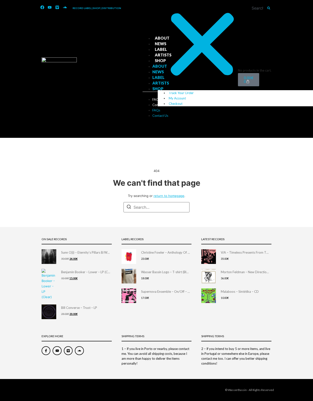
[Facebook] (42, 7)
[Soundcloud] (65, 7)
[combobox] (259, 8)
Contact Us (160, 105)
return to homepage (169, 196)
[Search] (268, 8)
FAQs (156, 99)
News (160, 43)
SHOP (160, 60)
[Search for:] (156, 207)
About (162, 38)
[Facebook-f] (46, 350)
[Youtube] (50, 7)
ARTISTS (163, 55)
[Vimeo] (57, 7)
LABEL (161, 49)
